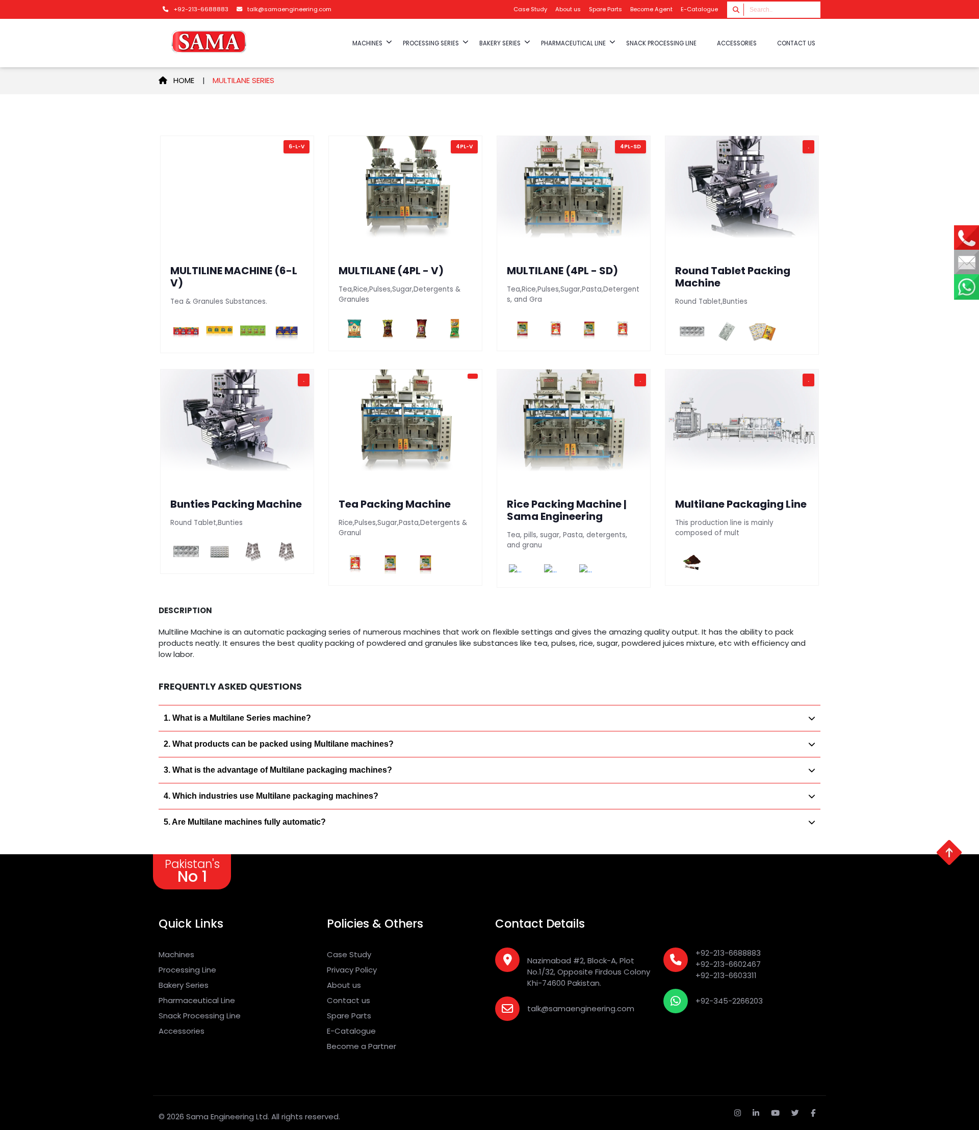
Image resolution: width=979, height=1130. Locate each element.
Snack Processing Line (200, 1015)
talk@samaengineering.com (580, 1008)
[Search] (736, 9)
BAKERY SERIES (500, 43)
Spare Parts (605, 9)
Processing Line (187, 969)
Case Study (530, 9)
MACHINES (367, 43)
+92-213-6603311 (726, 975)
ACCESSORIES (737, 43)
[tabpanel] (489, 361)
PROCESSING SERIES (431, 43)
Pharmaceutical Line (197, 1000)
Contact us (796, 43)
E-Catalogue (699, 9)
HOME (186, 80)
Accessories (181, 1031)
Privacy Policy (352, 969)
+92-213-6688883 (728, 953)
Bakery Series (184, 985)
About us (568, 9)
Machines (176, 954)
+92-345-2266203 (729, 1000)
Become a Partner (361, 1046)
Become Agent (651, 9)
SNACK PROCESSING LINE (661, 43)
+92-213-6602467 (728, 964)
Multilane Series (243, 80)
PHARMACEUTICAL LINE (573, 43)
